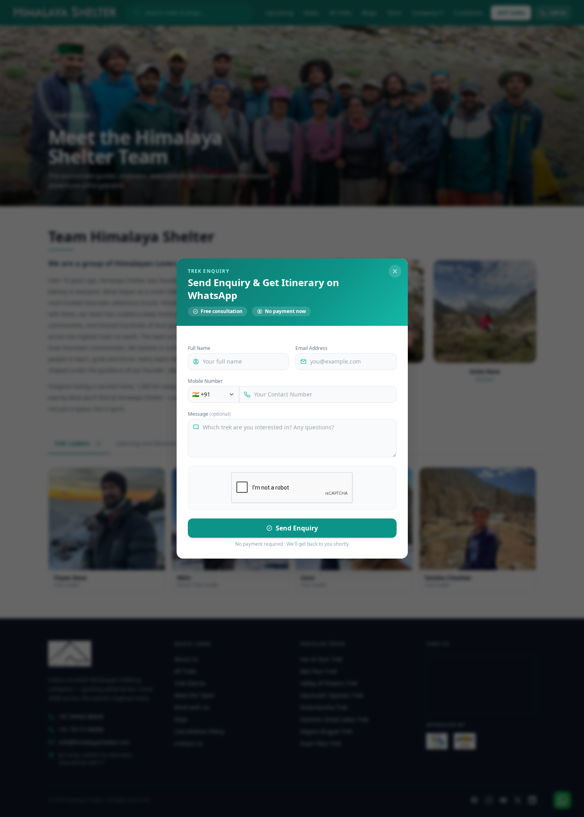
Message (209, 414)
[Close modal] (395, 271)
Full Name (199, 348)
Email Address (311, 348)
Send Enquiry (297, 528)
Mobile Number (205, 381)
